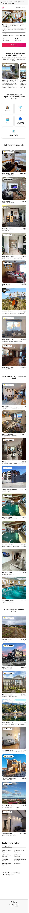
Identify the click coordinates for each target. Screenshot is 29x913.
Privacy (11, 906)
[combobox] (14, 35)
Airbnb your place (20, 7)
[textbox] (8, 40)
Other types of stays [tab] (7, 846)
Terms (16, 906)
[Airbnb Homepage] (3, 7)
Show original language (8, 3)
